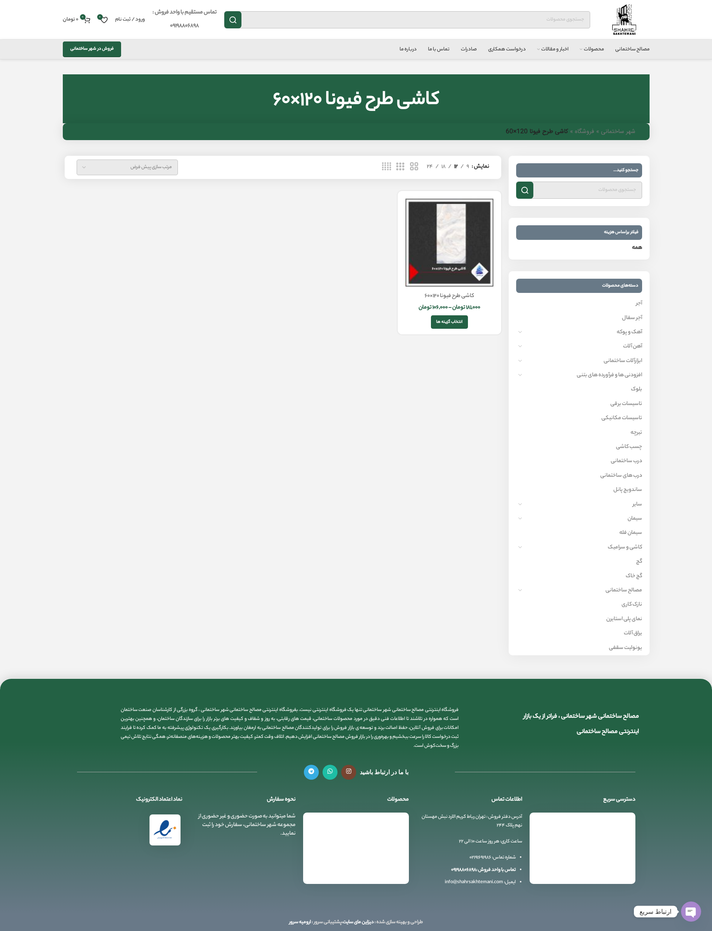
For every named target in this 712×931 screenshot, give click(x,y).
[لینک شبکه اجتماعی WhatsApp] (330, 772)
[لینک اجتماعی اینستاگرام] (348, 772)
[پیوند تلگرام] (311, 772)
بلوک (636, 389)
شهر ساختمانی (618, 131)
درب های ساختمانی (621, 475)
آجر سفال (632, 318)
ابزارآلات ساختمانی (623, 361)
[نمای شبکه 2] (414, 167)
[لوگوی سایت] (624, 19)
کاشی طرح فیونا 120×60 (449, 296)
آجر (639, 303)
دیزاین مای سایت (358, 922)
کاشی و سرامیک (625, 547)
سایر (637, 504)
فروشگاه (584, 131)
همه (637, 248)
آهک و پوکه (629, 332)
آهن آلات (632, 346)
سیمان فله (630, 533)
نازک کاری (632, 604)
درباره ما (619, 866)
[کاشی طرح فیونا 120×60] (449, 243)
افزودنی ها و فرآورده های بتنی (609, 375)
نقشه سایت (615, 880)
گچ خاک (634, 576)
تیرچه (636, 433)
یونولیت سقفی (625, 648)
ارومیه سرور (300, 922)
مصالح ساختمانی (623, 590)
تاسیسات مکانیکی (621, 418)
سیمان (635, 518)
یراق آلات (633, 633)
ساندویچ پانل (627, 490)
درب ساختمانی (626, 461)
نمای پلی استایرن (624, 619)
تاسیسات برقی (626, 404)
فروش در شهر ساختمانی (92, 49)
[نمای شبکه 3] (400, 167)
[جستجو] (232, 19)
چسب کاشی (629, 447)
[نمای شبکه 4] (386, 167)
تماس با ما (616, 852)
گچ (639, 561)
